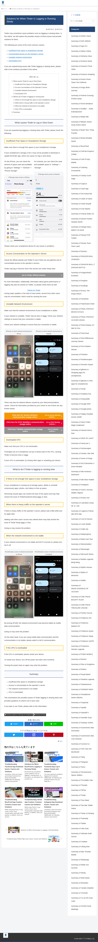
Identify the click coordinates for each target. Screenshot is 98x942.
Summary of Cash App (79, 189)
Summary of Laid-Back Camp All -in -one (82, 504)
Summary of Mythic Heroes (81, 567)
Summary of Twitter (78, 823)
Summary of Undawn (79, 842)
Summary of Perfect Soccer (81, 613)
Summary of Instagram (80, 485)
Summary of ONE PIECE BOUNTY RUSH (80, 598)
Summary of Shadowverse (81, 684)
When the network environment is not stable (30, 106)
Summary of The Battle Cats (82, 780)
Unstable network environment (20, 57)
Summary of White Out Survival (80, 866)
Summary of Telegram (79, 762)
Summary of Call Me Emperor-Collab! (82, 152)
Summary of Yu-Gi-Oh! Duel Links (82, 899)
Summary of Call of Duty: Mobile (80, 160)
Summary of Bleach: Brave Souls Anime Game (81, 123)
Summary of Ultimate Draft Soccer (81, 835)
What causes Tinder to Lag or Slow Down (27, 81)
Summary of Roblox (78, 669)
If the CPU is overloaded (23, 109)
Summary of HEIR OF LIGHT (82, 438)
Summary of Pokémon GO (81, 618)
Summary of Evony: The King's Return (80, 292)
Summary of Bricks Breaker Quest (81, 139)
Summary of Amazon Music (81, 61)
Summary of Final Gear (80, 333)
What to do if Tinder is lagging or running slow (28, 97)
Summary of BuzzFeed (80, 146)
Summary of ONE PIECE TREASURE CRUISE (80, 606)
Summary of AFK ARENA (81, 41)
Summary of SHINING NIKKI (82, 689)
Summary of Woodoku (79, 883)
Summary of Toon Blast (80, 800)
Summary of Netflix (78, 580)
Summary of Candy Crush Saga (81, 177)
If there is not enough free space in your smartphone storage (35, 100)
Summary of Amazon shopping (83, 74)
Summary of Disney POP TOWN (80, 236)
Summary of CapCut (79, 184)
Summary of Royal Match (81, 674)
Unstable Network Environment (25, 90)
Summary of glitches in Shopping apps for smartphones (80, 373)
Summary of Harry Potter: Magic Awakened (81, 423)
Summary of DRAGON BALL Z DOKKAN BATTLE (83, 265)
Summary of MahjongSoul (81, 534)
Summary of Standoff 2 (80, 713)
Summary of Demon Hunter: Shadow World (82, 220)
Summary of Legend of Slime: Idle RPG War (82, 512)
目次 (31, 77)
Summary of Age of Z (79, 46)
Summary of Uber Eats (80, 828)
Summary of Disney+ (79, 251)
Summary (16, 112)
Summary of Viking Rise (80, 847)
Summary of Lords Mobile (81, 524)
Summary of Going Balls (80, 399)
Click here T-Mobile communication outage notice (33, 430)
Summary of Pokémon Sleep (82, 636)
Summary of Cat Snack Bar (81, 194)
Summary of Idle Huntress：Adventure (82, 473)
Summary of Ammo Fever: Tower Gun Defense (81, 80)
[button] (93, 21)
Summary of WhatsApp (80, 860)
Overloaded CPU (15, 61)
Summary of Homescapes (81, 448)
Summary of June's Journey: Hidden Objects (82, 491)
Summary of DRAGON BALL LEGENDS (82, 257)
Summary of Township (79, 818)
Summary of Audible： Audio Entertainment (82, 110)
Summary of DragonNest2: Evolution (81, 274)
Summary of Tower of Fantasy (82, 813)
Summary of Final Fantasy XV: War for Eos (82, 326)
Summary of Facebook (80, 299)
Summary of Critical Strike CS (82, 214)
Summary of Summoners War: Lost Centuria (82, 737)
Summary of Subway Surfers (82, 723)
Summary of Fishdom (79, 354)
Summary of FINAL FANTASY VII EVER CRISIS (82, 318)
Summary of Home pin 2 (80, 443)
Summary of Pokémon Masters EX (79, 624)
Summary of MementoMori (81, 544)
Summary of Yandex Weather (82, 888)
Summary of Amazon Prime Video (81, 67)
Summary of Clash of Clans (81, 199)
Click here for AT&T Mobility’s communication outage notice (33, 423)
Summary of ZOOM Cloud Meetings (81, 907)
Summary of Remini (78, 659)
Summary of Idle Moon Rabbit (82, 480)
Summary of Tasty (78, 757)
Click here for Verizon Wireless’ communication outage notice (36, 416)
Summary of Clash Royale (81, 204)
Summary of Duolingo (79, 286)
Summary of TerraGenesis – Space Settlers (82, 773)
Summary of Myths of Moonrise (79, 573)
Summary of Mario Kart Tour (82, 539)
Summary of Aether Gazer (81, 36)
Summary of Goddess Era (81, 394)
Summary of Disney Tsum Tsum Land (81, 244)
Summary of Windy (78, 873)
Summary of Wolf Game (80, 878)
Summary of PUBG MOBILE (82, 654)
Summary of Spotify (78, 707)
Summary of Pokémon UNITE (82, 641)
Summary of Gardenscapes (81, 359)
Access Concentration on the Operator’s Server (31, 87)
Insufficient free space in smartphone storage (26, 51)
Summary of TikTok (78, 790)
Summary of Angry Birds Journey (80, 88)
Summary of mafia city (79, 529)
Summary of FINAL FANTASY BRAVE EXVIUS (82, 310)
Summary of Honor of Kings (81, 458)
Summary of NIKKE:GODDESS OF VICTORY (79, 589)
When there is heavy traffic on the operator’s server (32, 103)
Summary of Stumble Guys (81, 718)
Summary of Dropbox (79, 281)
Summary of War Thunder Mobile (81, 853)
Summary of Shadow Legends (82, 679)
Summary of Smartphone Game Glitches (80, 695)
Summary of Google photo (81, 409)
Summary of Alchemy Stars (81, 56)
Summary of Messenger (80, 549)
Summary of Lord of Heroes (81, 519)
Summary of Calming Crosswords (79, 168)
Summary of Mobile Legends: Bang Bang (82, 560)
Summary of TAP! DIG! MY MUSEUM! (81, 750)
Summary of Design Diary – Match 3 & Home (81, 228)
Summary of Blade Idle (80, 117)
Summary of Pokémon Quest (82, 631)
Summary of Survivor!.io (80, 744)
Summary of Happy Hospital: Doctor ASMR (82, 415)
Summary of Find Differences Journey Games (82, 339)
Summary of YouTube (79, 893)
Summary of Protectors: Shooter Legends (80, 647)
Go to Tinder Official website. (34, 275)
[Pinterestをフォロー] (53, 735)
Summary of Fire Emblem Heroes (81, 347)
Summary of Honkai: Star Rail (82, 453)
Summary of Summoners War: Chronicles (82, 729)
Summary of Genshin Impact (82, 364)
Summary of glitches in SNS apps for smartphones (19, 714)
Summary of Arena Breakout (82, 104)
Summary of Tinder (40, 714)
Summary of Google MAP (81, 404)
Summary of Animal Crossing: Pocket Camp (82, 97)
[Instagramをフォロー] (33, 735)
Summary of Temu (78, 767)
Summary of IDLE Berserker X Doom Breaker (82, 464)
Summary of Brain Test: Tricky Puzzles (82, 131)
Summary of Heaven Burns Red (81, 431)
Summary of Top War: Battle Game (82, 806)
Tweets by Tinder (33, 290)
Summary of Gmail (78, 389)
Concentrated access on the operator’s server (26, 54)
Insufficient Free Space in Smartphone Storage (31, 84)
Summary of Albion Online (81, 51)
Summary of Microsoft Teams (82, 554)
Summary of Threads (79, 785)
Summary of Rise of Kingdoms (82, 664)
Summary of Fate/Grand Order (83, 304)
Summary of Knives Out (80, 498)
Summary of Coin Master (80, 209)
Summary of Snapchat (79, 703)
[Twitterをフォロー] (13, 735)
